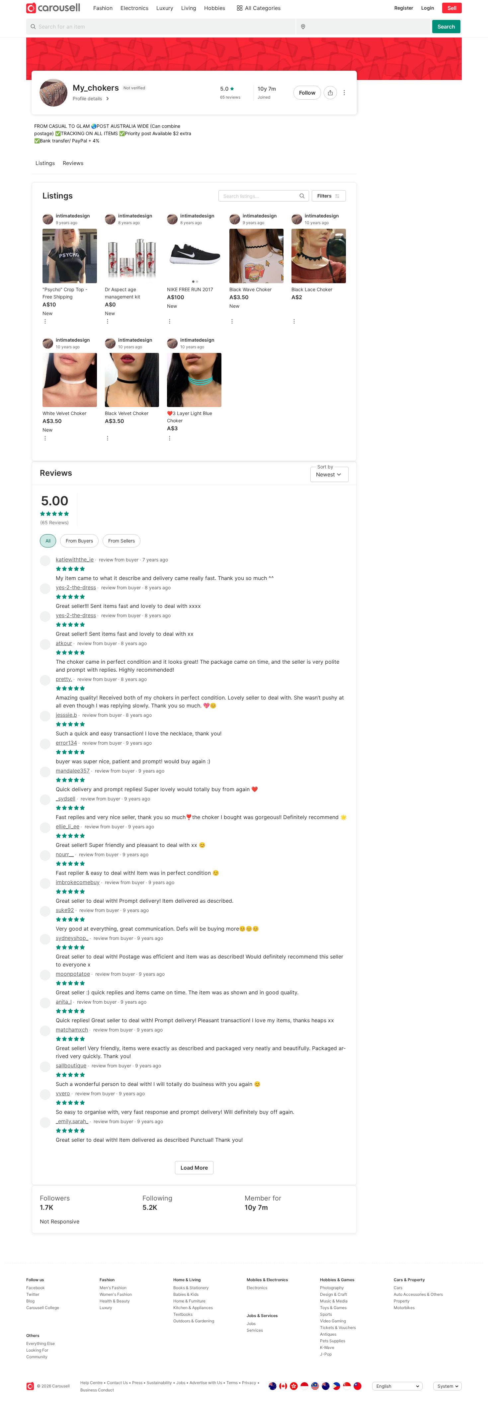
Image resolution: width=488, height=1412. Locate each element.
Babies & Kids (186, 1294)
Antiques (328, 1334)
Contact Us (117, 1382)
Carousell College (42, 1307)
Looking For (37, 1350)
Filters (324, 196)
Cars (398, 1287)
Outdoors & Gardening (193, 1320)
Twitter (32, 1294)
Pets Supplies (332, 1340)
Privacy (249, 1382)
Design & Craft (333, 1294)
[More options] (344, 92)
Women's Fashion (116, 1294)
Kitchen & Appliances (193, 1307)
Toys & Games (333, 1307)
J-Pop (326, 1354)
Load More (194, 1167)
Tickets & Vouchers (338, 1327)
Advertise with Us (206, 1382)
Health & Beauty (115, 1300)
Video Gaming (333, 1320)
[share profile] (330, 92)
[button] (110, 99)
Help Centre (91, 1382)
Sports (326, 1314)
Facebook (35, 1287)
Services (255, 1330)
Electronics (257, 1287)
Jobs (251, 1323)
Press (137, 1382)
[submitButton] (446, 26)
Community (36, 1356)
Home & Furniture (189, 1300)
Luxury (106, 1307)
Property (402, 1300)
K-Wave (327, 1347)
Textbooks (183, 1314)
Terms (232, 1382)
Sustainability (159, 1382)
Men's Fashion (113, 1287)
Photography (332, 1287)
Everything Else (40, 1343)
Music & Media (334, 1300)
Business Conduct (97, 1389)
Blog (30, 1300)
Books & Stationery (191, 1287)
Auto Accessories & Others (418, 1294)
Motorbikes (404, 1307)
